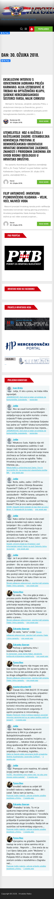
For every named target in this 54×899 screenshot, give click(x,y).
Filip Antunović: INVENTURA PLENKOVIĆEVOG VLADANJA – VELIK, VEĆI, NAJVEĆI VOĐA (25, 197)
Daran (12, 181)
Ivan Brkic (18, 388)
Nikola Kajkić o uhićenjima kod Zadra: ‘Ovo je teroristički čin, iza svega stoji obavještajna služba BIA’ (27, 470)
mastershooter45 (22, 686)
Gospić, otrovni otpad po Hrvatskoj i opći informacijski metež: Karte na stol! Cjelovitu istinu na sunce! (27, 546)
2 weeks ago (21, 720)
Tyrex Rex (18, 592)
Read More (43, 121)
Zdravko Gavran (21, 628)
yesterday (33, 400)
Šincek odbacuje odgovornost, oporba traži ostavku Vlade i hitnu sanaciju (27, 635)
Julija (15, 405)
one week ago (18, 473)
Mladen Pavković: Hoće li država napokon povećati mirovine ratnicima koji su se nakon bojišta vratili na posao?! (27, 717)
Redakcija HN (15, 120)
